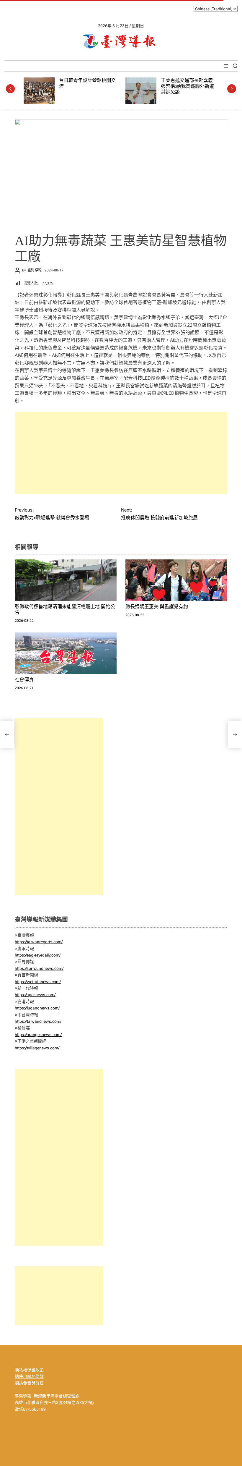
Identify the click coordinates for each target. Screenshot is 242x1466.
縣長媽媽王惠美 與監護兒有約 (156, 606)
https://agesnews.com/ (35, 994)
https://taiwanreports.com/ (39, 941)
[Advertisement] (121, 453)
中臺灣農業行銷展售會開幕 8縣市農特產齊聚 (201, 83)
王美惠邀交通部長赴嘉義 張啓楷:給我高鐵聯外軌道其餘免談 (97, 86)
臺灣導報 (34, 270)
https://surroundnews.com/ (39, 968)
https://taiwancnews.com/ (38, 1021)
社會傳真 (24, 679)
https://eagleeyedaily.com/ (37, 955)
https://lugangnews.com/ (37, 1008)
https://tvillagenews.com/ (37, 1048)
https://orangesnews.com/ (38, 1034)
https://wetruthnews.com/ (38, 981)
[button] (10, 88)
